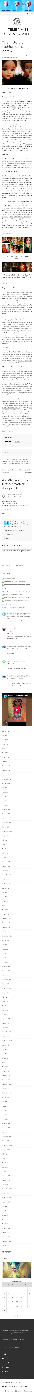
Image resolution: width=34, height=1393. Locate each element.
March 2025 (5, 805)
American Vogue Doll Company (14, 125)
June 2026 (5, 740)
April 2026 (5, 748)
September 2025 (7, 779)
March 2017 (5, 1224)
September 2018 (7, 1145)
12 (17, 1297)
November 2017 (7, 1189)
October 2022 (6, 932)
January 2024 (6, 866)
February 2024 (6, 862)
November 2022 (7, 927)
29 (29, 1306)
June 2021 (5, 1001)
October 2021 (6, 984)
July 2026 (5, 735)
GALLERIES (23, 1386)
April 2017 (5, 1219)
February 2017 (6, 1228)
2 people (9, 509)
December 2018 (6, 1132)
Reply (4, 513)
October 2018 (6, 1141)
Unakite (5, 1371)
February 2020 (6, 1071)
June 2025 (5, 792)
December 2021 (6, 975)
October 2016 (6, 1246)
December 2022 (6, 923)
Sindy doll (11, 463)
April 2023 (5, 905)
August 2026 (6, 731)
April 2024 (5, 853)
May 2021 (5, 1006)
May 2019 (5, 1110)
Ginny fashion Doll (15, 127)
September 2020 (7, 1041)
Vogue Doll (20, 463)
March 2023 (5, 910)
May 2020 (5, 1058)
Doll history (10, 461)
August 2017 (6, 1202)
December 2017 (6, 1184)
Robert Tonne (11, 191)
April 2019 (5, 1115)
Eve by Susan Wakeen (8, 219)
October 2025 (6, 775)
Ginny (17, 320)
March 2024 (5, 857)
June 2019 (5, 1106)
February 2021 (6, 1019)
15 (29, 1297)
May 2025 (5, 796)
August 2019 (6, 1097)
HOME (4, 1386)
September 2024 (7, 831)
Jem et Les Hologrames (25, 360)
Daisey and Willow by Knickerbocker (20, 216)
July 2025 (5, 788)
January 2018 (6, 1180)
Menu (32, 14)
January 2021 (6, 1023)
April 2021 (5, 1010)
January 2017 (6, 1232)
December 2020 (6, 1028)
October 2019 (6, 1089)
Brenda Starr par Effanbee (24, 412)
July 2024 (5, 840)
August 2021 (6, 993)
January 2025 (6, 814)
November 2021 (7, 980)
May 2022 (5, 953)
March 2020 (5, 1067)
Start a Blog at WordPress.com (11, 1382)
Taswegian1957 (11, 629)
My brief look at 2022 (23, 649)
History (23, 461)
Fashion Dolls (17, 461)
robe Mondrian (20, 324)
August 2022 (6, 940)
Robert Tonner (14, 386)
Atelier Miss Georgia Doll (13, 565)
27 (21, 1306)
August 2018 (6, 1150)
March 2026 (5, 753)
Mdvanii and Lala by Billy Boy (19, 208)
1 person (11, 534)
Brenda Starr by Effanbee (14, 214)
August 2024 (6, 836)
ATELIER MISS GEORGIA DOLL (13, 1339)
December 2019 (6, 1080)
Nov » (19, 1316)
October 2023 (6, 879)
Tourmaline (6, 1363)
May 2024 (5, 849)
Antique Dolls (17, 459)
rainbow (9, 661)
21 (25, 1302)
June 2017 (5, 1211)
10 (8, 1297)
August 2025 (6, 783)
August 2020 (6, 1045)
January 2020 (6, 1075)
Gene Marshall (15, 210)
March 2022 (5, 962)
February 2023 (6, 914)
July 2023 (5, 892)
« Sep (14, 1316)
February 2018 (6, 1176)
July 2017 (5, 1206)
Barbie (23, 459)
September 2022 (7, 936)
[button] (6, 240)
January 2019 (6, 1128)
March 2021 (5, 1014)
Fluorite (5, 1358)
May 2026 (5, 744)
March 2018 (5, 1171)
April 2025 (5, 801)
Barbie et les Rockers (22, 356)
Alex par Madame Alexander (10, 414)
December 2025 (6, 766)
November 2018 (7, 1137)
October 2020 (6, 1036)
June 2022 (5, 949)
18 (13, 1302)
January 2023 (6, 919)
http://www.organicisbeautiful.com (18, 505)
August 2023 (6, 888)
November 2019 (7, 1084)
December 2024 (6, 818)
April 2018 (5, 1167)
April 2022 (5, 958)
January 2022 (6, 971)
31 (8, 1310)
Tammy (13, 108)
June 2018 (5, 1158)
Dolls (8, 459)
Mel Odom (5, 212)
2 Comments (27, 463)
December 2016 (6, 1237)
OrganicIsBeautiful (13, 495)
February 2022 (6, 966)
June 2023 (5, 897)
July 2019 (5, 1102)
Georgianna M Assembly (24, 616)
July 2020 (5, 1049)
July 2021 (5, 997)
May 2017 (5, 1215)
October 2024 (6, 827)
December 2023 (6, 871)
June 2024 (5, 844)
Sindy (30, 148)
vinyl (16, 463)
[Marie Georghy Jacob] (17, 1277)
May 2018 (5, 1163)
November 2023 (7, 875)
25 (13, 1306)
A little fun (20, 679)
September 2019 (7, 1093)
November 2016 (7, 1241)
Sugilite (4, 1354)
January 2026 (6, 762)
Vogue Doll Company (20, 318)
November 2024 (7, 823)
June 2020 (5, 1054)
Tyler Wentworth (19, 193)
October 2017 (6, 1193)
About (10, 1386)
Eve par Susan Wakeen (18, 416)
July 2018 (5, 1154)
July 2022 (5, 945)
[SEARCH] (27, 13)
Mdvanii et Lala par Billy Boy (11, 407)
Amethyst (5, 1367)
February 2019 (6, 1123)
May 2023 (5, 901)
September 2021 (7, 988)
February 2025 (6, 809)
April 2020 (5, 1062)
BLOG (16, 1386)
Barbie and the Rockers (15, 163)
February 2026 (6, 757)
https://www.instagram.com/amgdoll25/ (13, 607)
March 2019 (5, 1119)
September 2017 (7, 1198)
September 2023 (7, 884)
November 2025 (7, 770)
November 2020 (7, 1032)
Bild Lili (12, 105)
